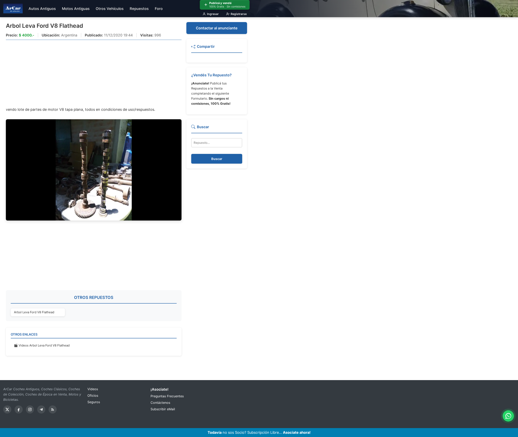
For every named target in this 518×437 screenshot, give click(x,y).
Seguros (93, 402)
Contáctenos (160, 403)
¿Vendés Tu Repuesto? (211, 75)
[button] (216, 48)
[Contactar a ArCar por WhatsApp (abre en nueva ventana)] (508, 416)
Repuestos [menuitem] (139, 8)
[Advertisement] (94, 73)
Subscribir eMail (163, 409)
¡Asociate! (160, 389)
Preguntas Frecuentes (167, 396)
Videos (92, 389)
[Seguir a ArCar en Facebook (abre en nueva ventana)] (19, 409)
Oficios (92, 395)
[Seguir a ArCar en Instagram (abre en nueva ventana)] (30, 409)
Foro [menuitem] (159, 8)
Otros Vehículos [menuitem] (110, 8)
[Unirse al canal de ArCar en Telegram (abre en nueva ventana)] (41, 409)
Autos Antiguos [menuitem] (42, 8)
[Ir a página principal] (13, 8)
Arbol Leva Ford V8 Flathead (44, 25)
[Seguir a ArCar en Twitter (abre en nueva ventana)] (7, 409)
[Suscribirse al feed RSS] (53, 409)
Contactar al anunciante (217, 28)
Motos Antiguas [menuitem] (76, 8)
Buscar (216, 159)
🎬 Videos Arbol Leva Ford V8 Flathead (42, 345)
